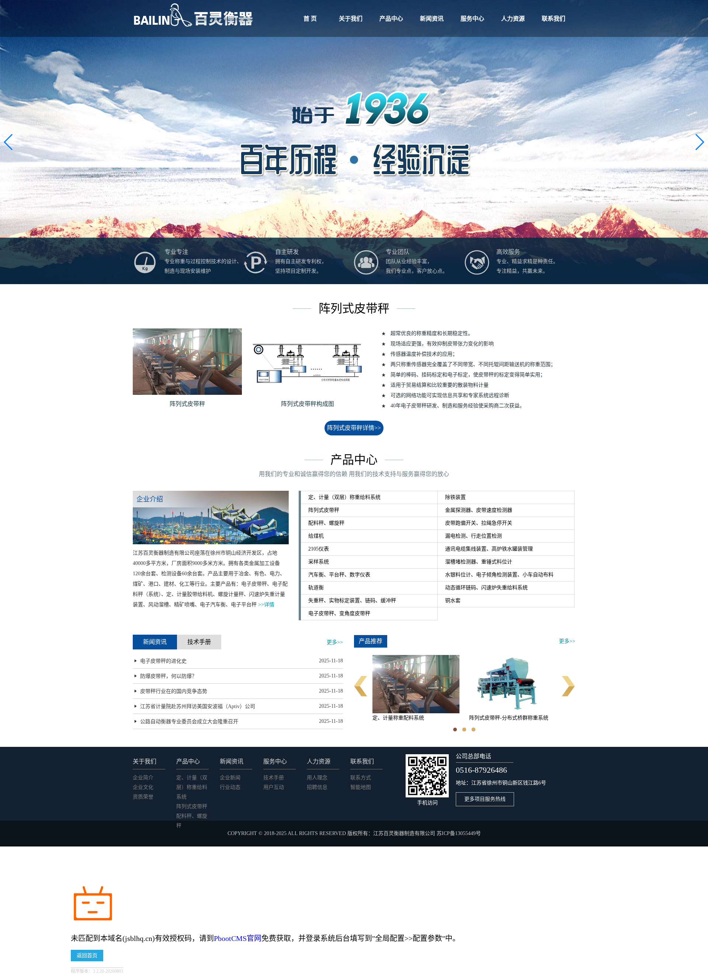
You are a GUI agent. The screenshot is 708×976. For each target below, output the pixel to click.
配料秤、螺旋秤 (326, 523)
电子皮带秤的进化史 (163, 661)
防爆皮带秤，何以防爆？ (168, 676)
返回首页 (87, 955)
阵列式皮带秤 (323, 510)
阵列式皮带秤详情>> (354, 428)
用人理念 (317, 777)
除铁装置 (455, 497)
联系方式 (360, 777)
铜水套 (453, 600)
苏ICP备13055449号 (459, 833)
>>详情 (266, 604)
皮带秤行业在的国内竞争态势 (173, 691)
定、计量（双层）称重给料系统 (344, 497)
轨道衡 (316, 587)
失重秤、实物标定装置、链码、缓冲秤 (352, 600)
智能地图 (360, 787)
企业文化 (143, 787)
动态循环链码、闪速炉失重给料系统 (486, 587)
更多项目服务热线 (485, 799)
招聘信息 (317, 787)
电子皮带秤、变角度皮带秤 (339, 613)
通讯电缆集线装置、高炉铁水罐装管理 (489, 549)
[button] (699, 142)
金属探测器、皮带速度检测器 (478, 510)
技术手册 (273, 777)
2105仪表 (318, 549)
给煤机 (316, 536)
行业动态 (230, 787)
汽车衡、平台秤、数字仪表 (339, 574)
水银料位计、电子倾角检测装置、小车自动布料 (499, 574)
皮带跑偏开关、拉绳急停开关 (478, 523)
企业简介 (143, 777)
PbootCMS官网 (237, 938)
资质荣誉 (143, 797)
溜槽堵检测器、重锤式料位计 (478, 562)
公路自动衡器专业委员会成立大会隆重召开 (189, 721)
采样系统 (318, 562)
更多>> (335, 642)
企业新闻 (230, 777)
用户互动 (273, 787)
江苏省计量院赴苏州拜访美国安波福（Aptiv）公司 (197, 706)
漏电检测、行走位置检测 (473, 536)
